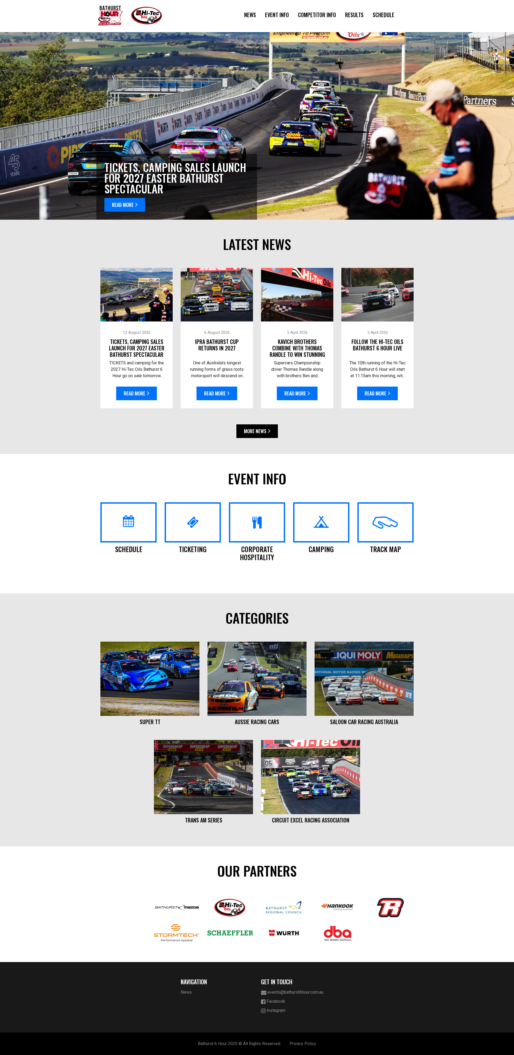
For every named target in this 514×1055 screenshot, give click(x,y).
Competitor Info (317, 15)
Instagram (275, 1010)
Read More (123, 204)
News (250, 15)
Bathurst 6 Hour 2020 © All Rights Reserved (239, 1043)
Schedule (383, 15)
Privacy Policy (302, 1043)
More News (255, 431)
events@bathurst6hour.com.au (294, 992)
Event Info (277, 15)
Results (354, 15)
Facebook (275, 1001)
